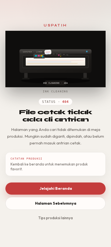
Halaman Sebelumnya (55, 203)
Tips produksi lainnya (55, 218)
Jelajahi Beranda (55, 188)
